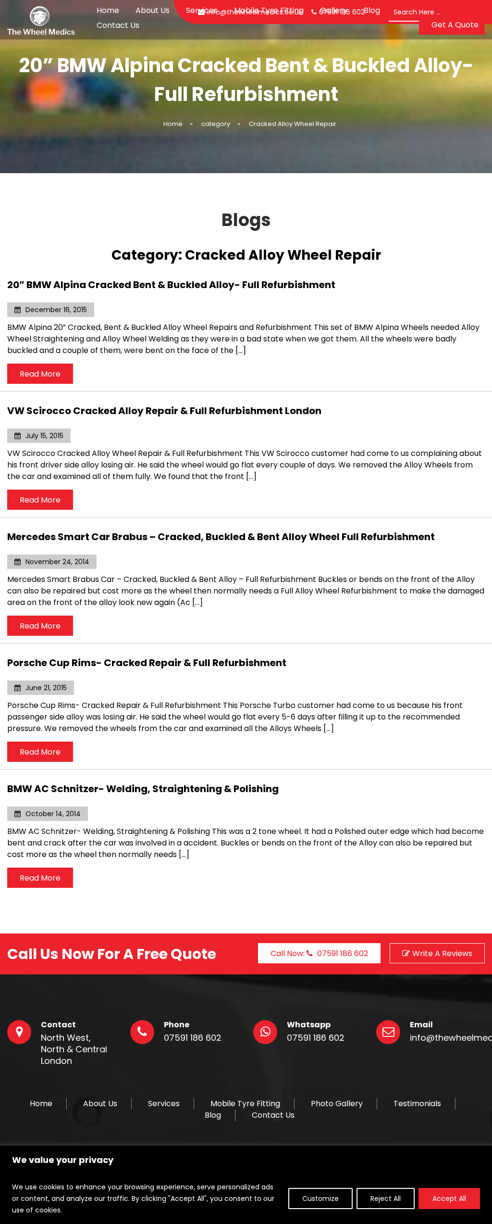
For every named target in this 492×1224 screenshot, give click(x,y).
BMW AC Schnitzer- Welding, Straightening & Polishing (143, 788)
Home (108, 10)
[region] (246, 1185)
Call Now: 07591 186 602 (319, 953)
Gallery (333, 10)
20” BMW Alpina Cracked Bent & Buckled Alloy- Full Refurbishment (171, 284)
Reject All (385, 1198)
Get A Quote (455, 24)
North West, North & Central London (74, 1049)
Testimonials (417, 1103)
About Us (152, 10)
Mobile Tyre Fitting (269, 10)
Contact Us (118, 25)
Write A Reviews (442, 953)
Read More (40, 373)
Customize (320, 1198)
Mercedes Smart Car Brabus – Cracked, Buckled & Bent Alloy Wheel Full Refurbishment (221, 536)
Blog (372, 10)
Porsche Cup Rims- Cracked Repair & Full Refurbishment (146, 662)
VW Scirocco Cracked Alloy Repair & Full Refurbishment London (164, 410)
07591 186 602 (192, 1038)
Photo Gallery (337, 1103)
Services (202, 10)
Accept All (449, 1198)
